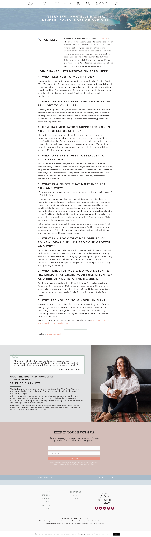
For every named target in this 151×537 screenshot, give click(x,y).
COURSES (47, 3)
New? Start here (101, 3)
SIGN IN (117, 3)
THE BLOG (88, 3)
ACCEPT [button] (116, 534)
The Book (46, 498)
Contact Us (75, 492)
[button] (74, 458)
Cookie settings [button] (106, 534)
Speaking (46, 495)
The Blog (46, 505)
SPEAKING (68, 4)
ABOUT (58, 3)
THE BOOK (78, 3)
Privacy (75, 495)
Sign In (46, 509)
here (104, 71)
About (46, 502)
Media (75, 499)
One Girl (102, 39)
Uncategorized (54, 334)
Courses (46, 492)
